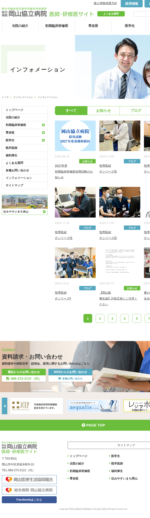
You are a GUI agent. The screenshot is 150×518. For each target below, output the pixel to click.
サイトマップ (14, 185)
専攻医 (93, 26)
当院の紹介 (20, 26)
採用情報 (131, 3)
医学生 (130, 26)
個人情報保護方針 (105, 3)
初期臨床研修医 (56, 26)
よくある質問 (111, 13)
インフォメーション (23, 97)
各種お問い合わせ (17, 170)
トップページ (14, 109)
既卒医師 (11, 147)
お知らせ (103, 110)
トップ (5, 97)
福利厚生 (11, 155)
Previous (4, 406)
